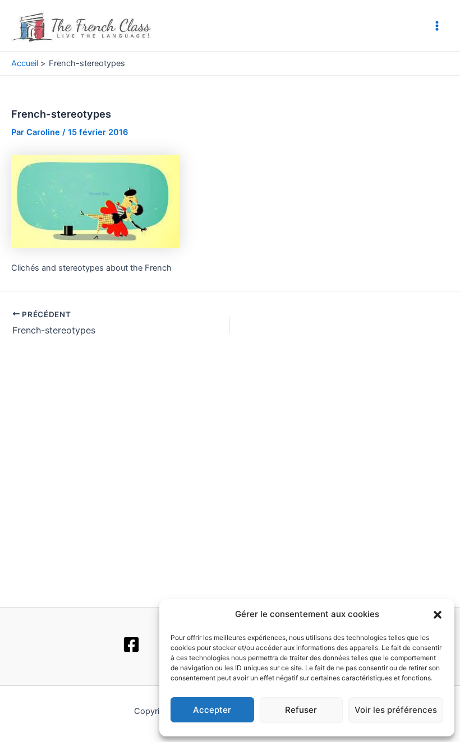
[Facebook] (131, 644)
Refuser (301, 709)
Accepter (212, 709)
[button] (437, 614)
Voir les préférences (396, 709)
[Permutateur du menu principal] (437, 26)
